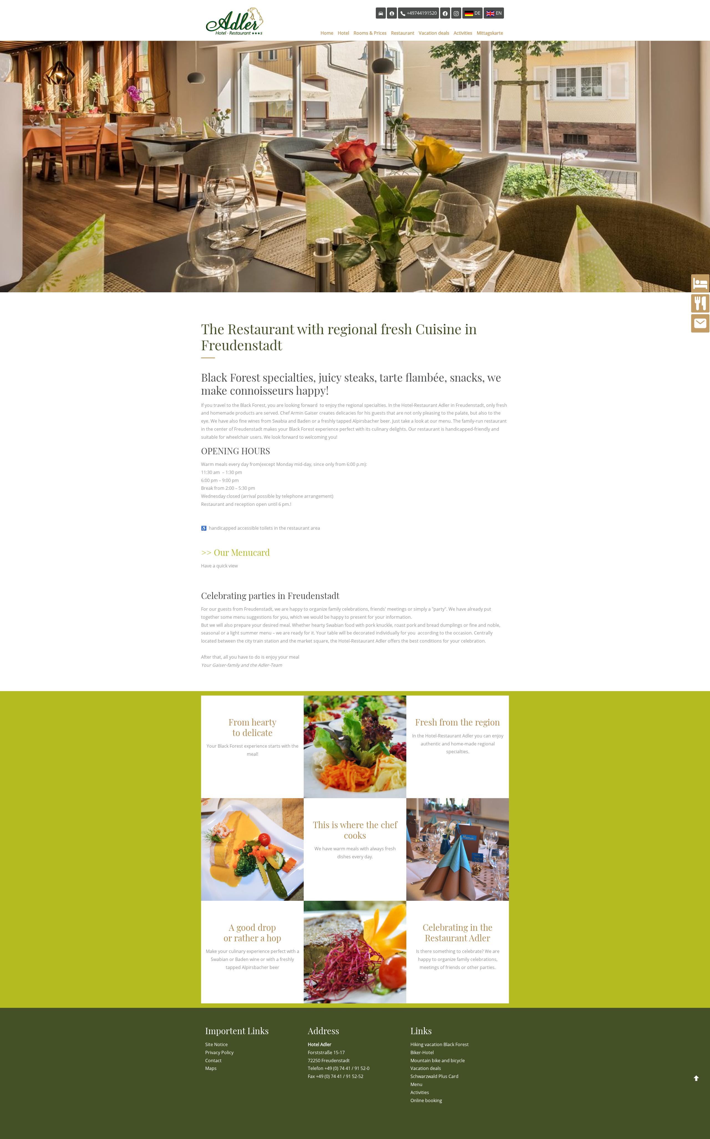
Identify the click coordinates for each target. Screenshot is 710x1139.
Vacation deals (434, 33)
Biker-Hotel (422, 1052)
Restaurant (402, 33)
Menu (416, 1084)
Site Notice (216, 1044)
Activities (463, 33)
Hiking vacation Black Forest (439, 1044)
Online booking (426, 1100)
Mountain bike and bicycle (437, 1060)
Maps (211, 1068)
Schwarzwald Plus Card (434, 1076)
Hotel (343, 33)
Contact (213, 1060)
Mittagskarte (490, 33)
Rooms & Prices (370, 33)
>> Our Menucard (235, 552)
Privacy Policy (219, 1052)
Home (327, 33)
